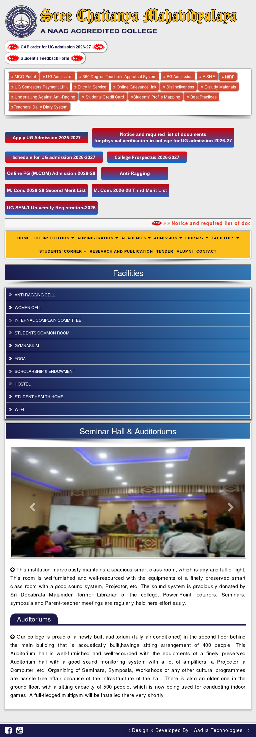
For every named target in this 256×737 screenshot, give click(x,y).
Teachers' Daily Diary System (40, 106)
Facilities (223, 238)
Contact (206, 251)
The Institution (51, 238)
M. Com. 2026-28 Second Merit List (46, 190)
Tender (164, 251)
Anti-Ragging (135, 173)
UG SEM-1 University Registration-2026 (51, 207)
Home (23, 238)
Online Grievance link (136, 86)
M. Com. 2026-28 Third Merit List (130, 190)
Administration (95, 238)
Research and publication (121, 251)
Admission (166, 238)
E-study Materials (219, 86)
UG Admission (58, 76)
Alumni (185, 251)
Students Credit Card (104, 96)
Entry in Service (92, 86)
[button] (28, 502)
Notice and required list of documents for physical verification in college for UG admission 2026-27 (163, 138)
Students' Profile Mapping (157, 96)
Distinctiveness (179, 86)
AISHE (208, 76)
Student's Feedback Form (45, 58)
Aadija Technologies (218, 730)
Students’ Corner (60, 251)
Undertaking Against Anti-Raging (44, 96)
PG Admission (179, 76)
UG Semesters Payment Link (41, 86)
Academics (133, 238)
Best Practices (203, 96)
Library (194, 238)
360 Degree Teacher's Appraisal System (119, 76)
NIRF (229, 76)
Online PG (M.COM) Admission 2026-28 (51, 173)
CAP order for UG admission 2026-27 (56, 47)
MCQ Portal (25, 76)
